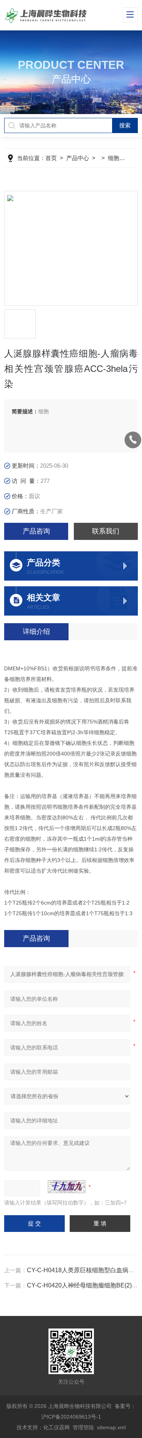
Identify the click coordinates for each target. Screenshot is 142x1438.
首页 (51, 158)
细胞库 (116, 158)
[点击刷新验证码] (67, 1186)
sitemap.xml (111, 1427)
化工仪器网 (56, 1427)
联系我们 (105, 531)
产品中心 (77, 158)
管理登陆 (83, 1427)
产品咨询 (36, 531)
